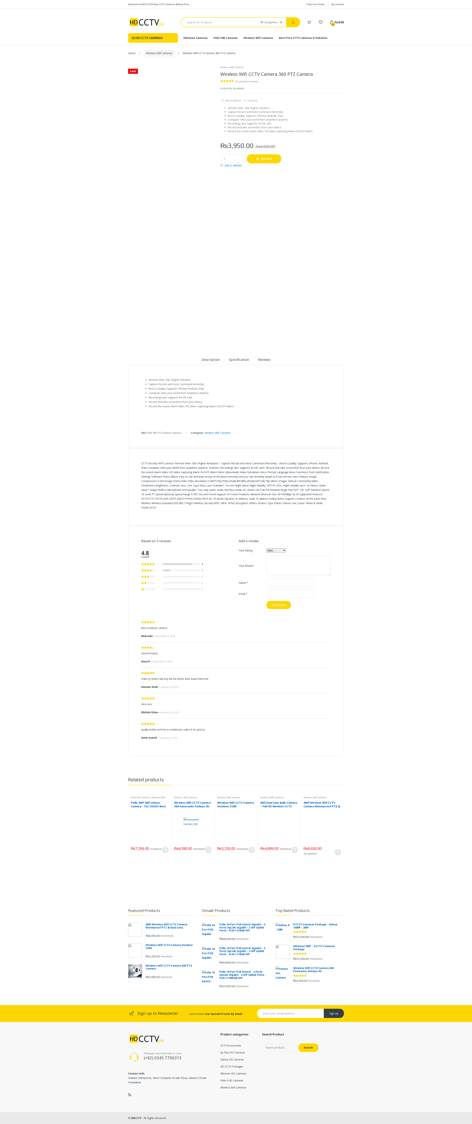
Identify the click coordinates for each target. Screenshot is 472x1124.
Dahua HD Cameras (232, 1059)
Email (243, 594)
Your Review (246, 565)
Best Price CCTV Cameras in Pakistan (303, 38)
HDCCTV (136, 1118)
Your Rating (245, 550)
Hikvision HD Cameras (233, 1073)
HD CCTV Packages (231, 1066)
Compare (252, 100)
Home (131, 53)
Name (243, 583)
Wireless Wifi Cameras (258, 38)
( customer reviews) (246, 81)
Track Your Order (315, 4)
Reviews (264, 360)
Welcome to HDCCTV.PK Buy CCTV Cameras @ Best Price (158, 4)
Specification (239, 360)
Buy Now (266, 158)
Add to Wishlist (233, 100)
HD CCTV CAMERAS (149, 38)
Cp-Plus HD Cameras (232, 1052)
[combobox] (218, 22)
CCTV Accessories (230, 1045)
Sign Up (333, 1013)
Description (211, 360)
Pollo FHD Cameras (226, 38)
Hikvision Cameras (195, 38)
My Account (337, 4)
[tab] (211, 361)
